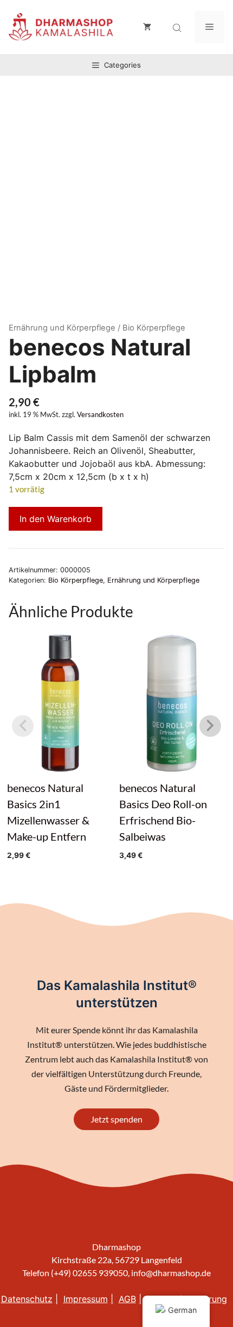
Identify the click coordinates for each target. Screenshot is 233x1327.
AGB (127, 1298)
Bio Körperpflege (75, 580)
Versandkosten (100, 415)
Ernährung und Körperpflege (62, 328)
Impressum (85, 1298)
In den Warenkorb (56, 518)
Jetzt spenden (116, 1119)
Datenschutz (27, 1298)
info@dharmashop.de (171, 1272)
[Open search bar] (178, 28)
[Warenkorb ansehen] (147, 27)
